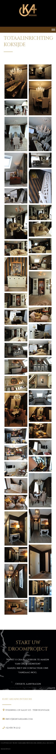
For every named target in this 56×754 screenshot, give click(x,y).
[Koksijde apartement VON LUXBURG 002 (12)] (15, 248)
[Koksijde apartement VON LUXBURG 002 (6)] (40, 186)
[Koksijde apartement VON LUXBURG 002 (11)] (40, 245)
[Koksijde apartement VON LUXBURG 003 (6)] (40, 397)
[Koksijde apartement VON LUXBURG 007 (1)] (15, 607)
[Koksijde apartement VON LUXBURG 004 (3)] (40, 430)
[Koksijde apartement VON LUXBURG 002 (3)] (40, 134)
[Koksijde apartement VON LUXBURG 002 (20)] (15, 333)
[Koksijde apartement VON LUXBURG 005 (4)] (40, 464)
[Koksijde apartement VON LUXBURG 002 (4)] (15, 170)
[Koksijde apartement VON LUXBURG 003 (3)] (15, 366)
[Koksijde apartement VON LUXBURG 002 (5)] (40, 160)
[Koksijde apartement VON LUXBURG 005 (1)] (15, 435)
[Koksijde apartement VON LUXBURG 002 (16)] (15, 300)
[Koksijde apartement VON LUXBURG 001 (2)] (40, 72)
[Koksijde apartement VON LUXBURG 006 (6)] (40, 587)
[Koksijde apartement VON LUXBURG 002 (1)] (15, 107)
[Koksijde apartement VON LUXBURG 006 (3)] (40, 562)
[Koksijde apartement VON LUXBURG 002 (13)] (40, 262)
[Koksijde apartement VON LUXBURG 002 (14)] (15, 274)
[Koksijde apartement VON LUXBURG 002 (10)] (40, 229)
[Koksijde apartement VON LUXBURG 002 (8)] (15, 222)
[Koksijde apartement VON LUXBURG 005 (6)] (40, 490)
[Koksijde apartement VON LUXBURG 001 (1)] (15, 81)
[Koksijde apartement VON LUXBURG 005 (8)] (15, 502)
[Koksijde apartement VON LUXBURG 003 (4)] (40, 380)
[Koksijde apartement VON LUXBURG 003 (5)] (15, 383)
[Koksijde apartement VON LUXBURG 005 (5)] (15, 469)
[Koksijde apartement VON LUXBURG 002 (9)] (40, 212)
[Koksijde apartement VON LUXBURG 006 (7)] (40, 604)
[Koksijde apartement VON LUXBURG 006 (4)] (15, 554)
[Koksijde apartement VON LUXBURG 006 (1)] (40, 526)
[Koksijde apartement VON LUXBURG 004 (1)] (15, 410)
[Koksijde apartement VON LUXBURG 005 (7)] (15, 485)
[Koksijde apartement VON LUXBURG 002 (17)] (40, 314)
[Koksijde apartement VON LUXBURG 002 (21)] (40, 347)
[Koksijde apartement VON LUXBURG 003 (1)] (15, 350)
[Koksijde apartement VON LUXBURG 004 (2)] (40, 414)
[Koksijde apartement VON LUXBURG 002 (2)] (15, 134)
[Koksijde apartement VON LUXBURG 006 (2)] (15, 528)
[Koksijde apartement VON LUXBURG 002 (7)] (15, 195)
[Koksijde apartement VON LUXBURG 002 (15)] (40, 288)
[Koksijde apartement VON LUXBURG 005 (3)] (15, 452)
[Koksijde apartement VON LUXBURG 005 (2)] (40, 447)
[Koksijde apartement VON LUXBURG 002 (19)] (40, 331)
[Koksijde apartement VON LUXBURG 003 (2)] (40, 364)
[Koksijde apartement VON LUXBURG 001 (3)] (40, 98)
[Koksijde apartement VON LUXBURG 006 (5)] (15, 581)
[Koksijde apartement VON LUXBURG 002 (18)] (15, 317)
